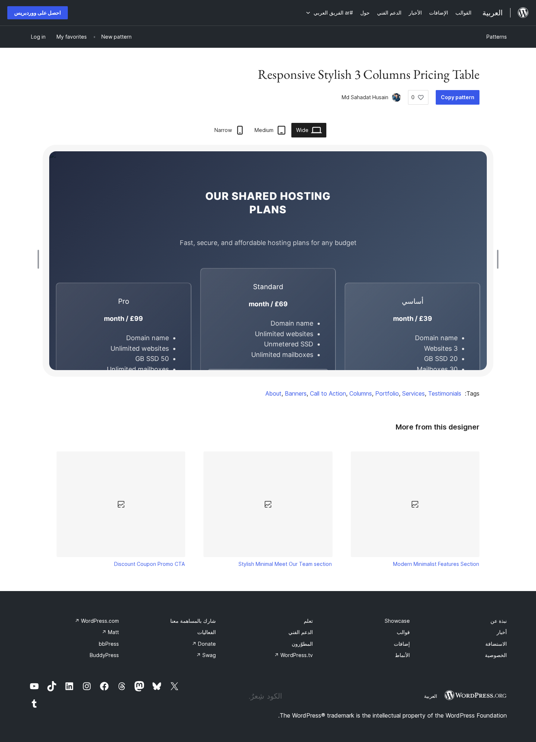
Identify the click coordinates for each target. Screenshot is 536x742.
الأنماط (402, 655)
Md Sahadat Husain (365, 97)
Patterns (496, 37)
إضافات (402, 644)
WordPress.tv (293, 655)
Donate (204, 644)
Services (413, 393)
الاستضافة (496, 644)
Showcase (397, 621)
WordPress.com (97, 621)
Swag (206, 655)
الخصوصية (496, 655)
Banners (296, 393)
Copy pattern (457, 97)
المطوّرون (302, 644)
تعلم (308, 621)
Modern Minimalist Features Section (436, 564)
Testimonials (444, 393)
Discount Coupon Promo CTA (149, 564)
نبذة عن (498, 621)
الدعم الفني (300, 632)
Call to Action (328, 393)
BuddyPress (104, 655)
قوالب (403, 632)
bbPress (109, 644)
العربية (430, 696)
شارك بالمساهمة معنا (193, 621)
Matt (110, 632)
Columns (360, 393)
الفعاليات (206, 632)
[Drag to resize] (495, 259)
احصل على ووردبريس (37, 12)
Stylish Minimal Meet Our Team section (285, 564)
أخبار (502, 632)
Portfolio (387, 393)
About (273, 393)
